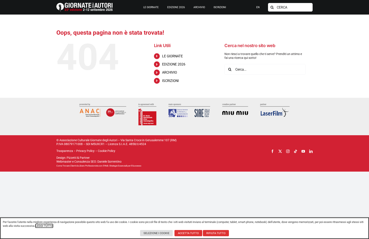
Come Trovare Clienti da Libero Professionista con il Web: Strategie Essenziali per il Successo (98, 166)
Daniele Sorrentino (109, 161)
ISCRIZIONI (170, 81)
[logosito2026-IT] (84, 4)
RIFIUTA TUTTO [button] (216, 233)
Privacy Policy (85, 151)
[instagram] (288, 151)
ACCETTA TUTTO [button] (188, 233)
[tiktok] (295, 151)
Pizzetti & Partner (78, 157)
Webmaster (64, 161)
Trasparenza (64, 151)
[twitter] (280, 151)
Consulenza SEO (85, 161)
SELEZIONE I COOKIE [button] (156, 233)
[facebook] (272, 151)
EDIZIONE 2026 (173, 64)
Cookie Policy (106, 151)
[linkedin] (311, 151)
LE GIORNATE (172, 56)
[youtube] (303, 151)
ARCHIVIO (169, 72)
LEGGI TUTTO (44, 225)
